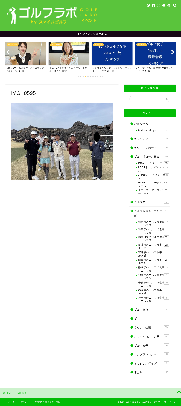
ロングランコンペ (151, 354)
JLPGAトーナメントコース (153, 177)
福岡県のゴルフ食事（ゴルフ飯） (152, 292)
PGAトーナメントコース (153, 163)
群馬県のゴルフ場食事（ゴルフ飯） (152, 231)
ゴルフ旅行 (150, 309)
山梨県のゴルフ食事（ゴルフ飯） (152, 261)
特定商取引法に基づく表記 (47, 402)
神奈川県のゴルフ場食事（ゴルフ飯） (152, 239)
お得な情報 (151, 123)
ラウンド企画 (151, 327)
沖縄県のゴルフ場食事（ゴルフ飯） (152, 277)
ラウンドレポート (151, 147)
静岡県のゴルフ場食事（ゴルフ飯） (153, 269)
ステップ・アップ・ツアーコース (152, 192)
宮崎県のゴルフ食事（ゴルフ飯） (152, 254)
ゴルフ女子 (151, 345)
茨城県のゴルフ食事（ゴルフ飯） (153, 246)
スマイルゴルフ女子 (151, 336)
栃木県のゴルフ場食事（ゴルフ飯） (153, 223)
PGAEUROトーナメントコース (153, 184)
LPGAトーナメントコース (153, 169)
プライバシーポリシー (18, 402)
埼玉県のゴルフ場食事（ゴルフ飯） (152, 299)
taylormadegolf (152, 130)
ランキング (151, 138)
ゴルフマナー (150, 202)
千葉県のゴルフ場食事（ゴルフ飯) (153, 284)
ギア (150, 318)
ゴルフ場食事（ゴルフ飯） (151, 213)
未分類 (151, 372)
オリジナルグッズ (150, 363)
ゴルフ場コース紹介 (151, 156)
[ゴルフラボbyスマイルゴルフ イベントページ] (52, 25)
